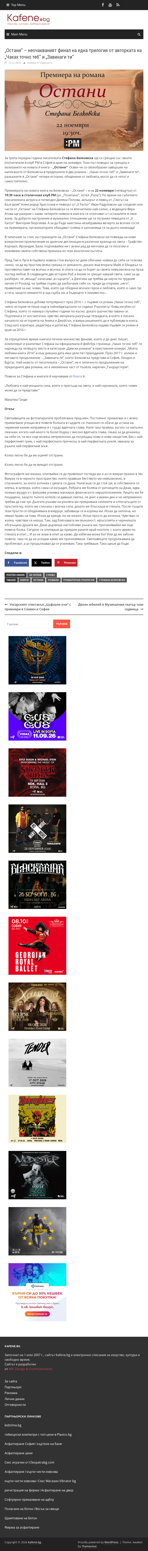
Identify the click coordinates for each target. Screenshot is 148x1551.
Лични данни (14, 1399)
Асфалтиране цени (19, 1453)
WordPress (111, 1542)
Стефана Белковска (112, 580)
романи (53, 580)
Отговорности (15, 1405)
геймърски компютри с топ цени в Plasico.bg (38, 1434)
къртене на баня (49, 1444)
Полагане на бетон (19, 1509)
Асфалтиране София (20, 1444)
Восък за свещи (47, 1509)
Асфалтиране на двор (57, 1490)
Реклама (11, 1393)
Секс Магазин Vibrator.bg (57, 1481)
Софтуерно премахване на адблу (29, 1499)
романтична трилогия (78, 580)
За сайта (11, 1381)
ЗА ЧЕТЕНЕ (35, 575)
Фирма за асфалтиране (22, 1527)
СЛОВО (50, 575)
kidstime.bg (13, 1425)
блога (77, 376)
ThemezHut (89, 1546)
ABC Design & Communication (30, 1369)
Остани (38, 580)
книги (24, 580)
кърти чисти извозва (42, 1472)
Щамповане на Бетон (21, 1518)
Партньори (13, 1387)
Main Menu (19, 34)
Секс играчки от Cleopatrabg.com (29, 1462)
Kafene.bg (34, 1542)
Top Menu (18, 5)
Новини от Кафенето (39, 62)
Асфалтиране (14, 1472)
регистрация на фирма (22, 1490)
